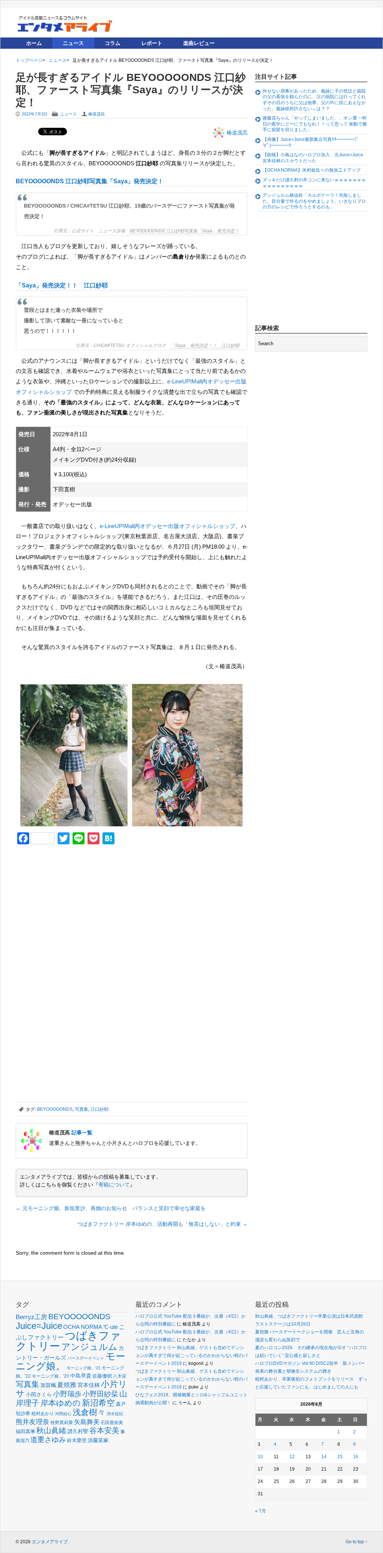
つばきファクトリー (68, 1340)
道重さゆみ (48, 1440)
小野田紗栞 (100, 1394)
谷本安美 (104, 1430)
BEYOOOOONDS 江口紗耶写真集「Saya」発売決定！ (89, 181)
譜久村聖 (77, 1431)
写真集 (81, 1109)
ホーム (34, 43)
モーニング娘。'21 (84, 1368)
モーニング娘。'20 (50, 1376)
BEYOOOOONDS (55, 1109)
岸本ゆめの (60, 1403)
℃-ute (110, 1327)
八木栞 (119, 1376)
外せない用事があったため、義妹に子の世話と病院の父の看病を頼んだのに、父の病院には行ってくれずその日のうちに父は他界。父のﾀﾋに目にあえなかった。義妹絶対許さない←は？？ (314, 99)
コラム (112, 43)
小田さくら (39, 1394)
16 (355, 1456)
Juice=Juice (39, 1326)
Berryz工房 (31, 1317)
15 (340, 1456)
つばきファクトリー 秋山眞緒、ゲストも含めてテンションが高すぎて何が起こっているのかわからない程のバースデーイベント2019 (191, 1355)
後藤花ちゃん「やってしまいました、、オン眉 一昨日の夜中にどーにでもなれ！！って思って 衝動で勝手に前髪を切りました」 (315, 123)
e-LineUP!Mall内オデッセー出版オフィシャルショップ (167, 526)
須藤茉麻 (98, 1440)
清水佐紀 (115, 1413)
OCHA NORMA (82, 1327)
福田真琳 (25, 1431)
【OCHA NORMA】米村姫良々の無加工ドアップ (312, 170)
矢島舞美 (86, 1422)
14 (324, 1456)
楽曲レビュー (199, 43)
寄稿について (114, 1185)
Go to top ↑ (356, 1541)
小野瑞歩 (67, 1394)
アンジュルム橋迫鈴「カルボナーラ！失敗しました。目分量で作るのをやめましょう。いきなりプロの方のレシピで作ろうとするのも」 (314, 201)
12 (292, 1456)
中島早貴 (80, 1376)
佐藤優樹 (102, 1376)
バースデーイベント (85, 1358)
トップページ (29, 60)
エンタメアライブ (50, 1541)
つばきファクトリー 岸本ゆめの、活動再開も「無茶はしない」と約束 (162, 1224)
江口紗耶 (99, 1109)
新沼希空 (98, 1403)
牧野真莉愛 (61, 1422)
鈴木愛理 (76, 1440)
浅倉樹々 (89, 1412)
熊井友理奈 (32, 1422)
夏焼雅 (66, 1384)
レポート (151, 43)
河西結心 (63, 1413)
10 (260, 1456)
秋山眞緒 (51, 1430)
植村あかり (42, 1413)
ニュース (73, 43)
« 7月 (260, 1511)
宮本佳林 (88, 1385)
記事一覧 (81, 1133)
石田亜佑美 (112, 1422)
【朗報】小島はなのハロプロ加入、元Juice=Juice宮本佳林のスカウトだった (313, 157)
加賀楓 (48, 1385)
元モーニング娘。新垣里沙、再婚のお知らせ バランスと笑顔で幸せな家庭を (111, 1208)
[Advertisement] (72, 902)
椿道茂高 (96, 114)
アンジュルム (89, 1347)
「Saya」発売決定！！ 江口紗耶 (62, 285)
